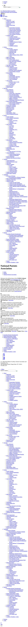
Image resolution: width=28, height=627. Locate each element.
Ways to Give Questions (14, 29)
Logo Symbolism (13, 79)
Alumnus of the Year (11, 179)
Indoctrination (9, 139)
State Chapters (12, 243)
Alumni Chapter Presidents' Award (17, 185)
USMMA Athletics (13, 45)
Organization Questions (14, 27)
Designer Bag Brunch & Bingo (13, 158)
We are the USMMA (11, 105)
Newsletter (8, 111)
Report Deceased (10, 109)
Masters (11, 216)
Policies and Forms (10, 25)
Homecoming (9, 119)
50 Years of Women (10, 176)
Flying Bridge (9, 72)
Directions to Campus (14, 146)
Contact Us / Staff (10, 21)
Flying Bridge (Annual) (14, 71)
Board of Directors (10, 22)
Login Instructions (10, 160)
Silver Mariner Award (14, 204)
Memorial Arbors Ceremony (15, 210)
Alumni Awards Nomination (15, 183)
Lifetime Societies (13, 67)
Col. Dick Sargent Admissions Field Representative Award (17, 206)
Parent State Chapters (11, 173)
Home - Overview (13, 120)
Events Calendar (10, 252)
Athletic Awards (10, 223)
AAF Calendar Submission (12, 118)
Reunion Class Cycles (14, 81)
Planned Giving (9, 85)
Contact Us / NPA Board (14, 241)
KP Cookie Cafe (13, 259)
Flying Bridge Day (13, 78)
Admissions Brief (13, 170)
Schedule (11, 121)
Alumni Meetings (10, 152)
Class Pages (12, 84)
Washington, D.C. (13, 129)
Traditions (5, 174)
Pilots (10, 214)
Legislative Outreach (11, 106)
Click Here (10, 300)
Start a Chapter (12, 167)
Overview (11, 92)
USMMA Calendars (10, 250)
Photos (7, 261)
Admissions (12, 43)
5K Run (8, 150)
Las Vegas (11, 125)
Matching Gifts (12, 52)
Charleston (11, 137)
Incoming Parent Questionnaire (16, 235)
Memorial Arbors (10, 107)
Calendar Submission (14, 254)
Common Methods (13, 49)
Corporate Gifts (12, 51)
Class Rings (9, 231)
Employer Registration (14, 96)
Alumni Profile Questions (15, 30)
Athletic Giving (12, 62)
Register (5, 1)
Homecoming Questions (14, 31)
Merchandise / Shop (10, 112)
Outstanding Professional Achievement (18, 200)
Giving (5, 47)
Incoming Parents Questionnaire (13, 234)
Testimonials (12, 75)
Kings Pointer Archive (14, 103)
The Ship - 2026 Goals (11, 65)
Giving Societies (10, 66)
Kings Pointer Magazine (11, 101)
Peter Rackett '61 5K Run (15, 151)
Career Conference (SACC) (15, 97)
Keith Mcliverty (18, 291)
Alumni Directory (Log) (11, 161)
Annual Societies (13, 69)
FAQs (7, 26)
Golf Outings (9, 124)
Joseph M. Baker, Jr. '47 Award (16, 195)
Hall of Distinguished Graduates (13, 178)
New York (11, 132)
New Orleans (12, 138)
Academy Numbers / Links (12, 262)
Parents (5, 232)
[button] (14, 369)
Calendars (11, 44)
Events (5, 115)
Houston (11, 128)
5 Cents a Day (12, 83)
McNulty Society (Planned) (15, 70)
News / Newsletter (13, 244)
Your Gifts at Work (10, 58)
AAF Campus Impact (14, 60)
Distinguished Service (14, 192)
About (4, 18)
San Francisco (12, 134)
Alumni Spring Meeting (14, 154)
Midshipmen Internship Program (16, 100)
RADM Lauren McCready (15, 203)
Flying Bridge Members (14, 76)
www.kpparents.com (15, 279)
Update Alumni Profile (11, 172)
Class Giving (9, 80)
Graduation (8, 147)
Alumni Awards (12, 123)
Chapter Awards (13, 169)
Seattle (10, 130)
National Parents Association (15, 142)
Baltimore (11, 133)
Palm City (11, 127)
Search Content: (7, 7)
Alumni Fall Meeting (14, 155)
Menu (3, 13)
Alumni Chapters (10, 164)
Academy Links (10, 35)
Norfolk (11, 136)
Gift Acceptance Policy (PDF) (16, 54)
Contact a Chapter (13, 168)
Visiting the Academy (14, 39)
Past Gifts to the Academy (15, 61)
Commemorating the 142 (12, 221)
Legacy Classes (12, 143)
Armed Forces (12, 218)
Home (4, 272)
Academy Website (13, 36)
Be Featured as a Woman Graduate (17, 177)
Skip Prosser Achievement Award (16, 226)
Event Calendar (9, 116)
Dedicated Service (13, 191)
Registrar (11, 40)
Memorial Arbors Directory (15, 209)
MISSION (8, 20)
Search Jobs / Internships (14, 93)
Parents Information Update (12, 239)
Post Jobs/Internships (14, 94)
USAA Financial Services (12, 114)
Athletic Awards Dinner (14, 228)
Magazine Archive (10, 230)
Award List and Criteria (14, 182)
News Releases (9, 89)
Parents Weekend (10, 156)
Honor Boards (9, 213)
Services (5, 88)
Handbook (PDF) (13, 248)
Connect (5, 159)
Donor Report (12, 63)
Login (4, 3)
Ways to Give (9, 48)
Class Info (8, 163)
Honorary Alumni (10, 219)
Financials (8, 23)
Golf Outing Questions (14, 33)
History (11, 246)
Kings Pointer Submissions (15, 102)
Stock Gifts (11, 53)
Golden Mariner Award (14, 194)
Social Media (9, 110)
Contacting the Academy (14, 38)
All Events (11, 253)
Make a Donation (10, 57)
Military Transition (13, 98)
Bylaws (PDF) (12, 249)
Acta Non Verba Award (14, 225)
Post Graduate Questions (14, 34)
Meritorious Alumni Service (15, 199)
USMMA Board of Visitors (15, 42)
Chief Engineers (13, 217)
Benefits (11, 74)
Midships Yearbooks (11, 212)
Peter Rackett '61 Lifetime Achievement (18, 201)
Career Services (9, 91)
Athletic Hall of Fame (14, 227)
